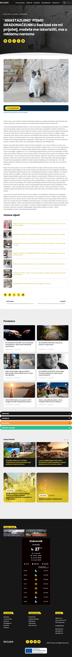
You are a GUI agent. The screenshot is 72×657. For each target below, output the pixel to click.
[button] (5, 41)
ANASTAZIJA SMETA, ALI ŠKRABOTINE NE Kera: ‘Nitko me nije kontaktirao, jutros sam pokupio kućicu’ (39, 254)
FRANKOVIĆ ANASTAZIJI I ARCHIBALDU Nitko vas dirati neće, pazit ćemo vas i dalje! (39, 234)
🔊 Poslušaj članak (13, 108)
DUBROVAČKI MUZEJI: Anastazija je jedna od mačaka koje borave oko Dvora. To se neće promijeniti (39, 224)
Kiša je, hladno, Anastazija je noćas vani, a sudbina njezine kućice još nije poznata (39, 264)
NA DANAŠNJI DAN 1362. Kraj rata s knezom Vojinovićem (51, 344)
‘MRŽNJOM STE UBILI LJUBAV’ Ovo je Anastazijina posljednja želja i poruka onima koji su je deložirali (39, 273)
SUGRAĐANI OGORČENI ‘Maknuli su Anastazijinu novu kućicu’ (32, 284)
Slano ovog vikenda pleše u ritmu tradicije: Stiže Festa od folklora (50, 401)
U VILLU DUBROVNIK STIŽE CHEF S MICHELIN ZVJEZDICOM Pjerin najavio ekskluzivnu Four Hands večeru (52, 462)
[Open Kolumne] (59, 3)
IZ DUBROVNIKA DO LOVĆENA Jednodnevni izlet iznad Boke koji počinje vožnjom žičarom (18, 462)
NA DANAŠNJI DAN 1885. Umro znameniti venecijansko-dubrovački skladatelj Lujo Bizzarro (19, 344)
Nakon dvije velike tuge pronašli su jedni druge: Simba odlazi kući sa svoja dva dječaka (19, 373)
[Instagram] (31, 641)
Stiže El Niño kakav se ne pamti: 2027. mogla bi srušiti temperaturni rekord (18, 401)
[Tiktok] (35, 641)
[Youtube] (39, 641)
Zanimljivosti (23, 14)
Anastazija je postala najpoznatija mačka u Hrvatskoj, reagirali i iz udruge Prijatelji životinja (39, 244)
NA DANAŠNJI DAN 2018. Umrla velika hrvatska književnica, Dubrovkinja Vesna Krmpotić (51, 373)
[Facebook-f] (27, 641)
